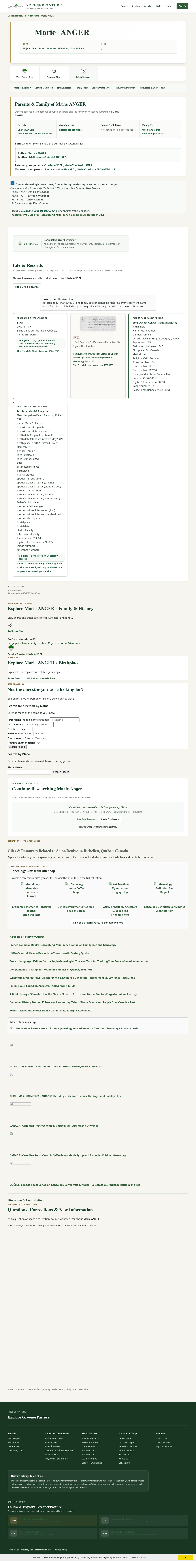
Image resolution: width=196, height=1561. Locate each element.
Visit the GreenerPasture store (28, 1028)
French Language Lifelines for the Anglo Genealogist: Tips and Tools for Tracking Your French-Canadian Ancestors (79, 961)
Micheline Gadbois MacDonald (39, 211)
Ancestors (33, 15)
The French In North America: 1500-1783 (38, 351)
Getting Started (126, 1450)
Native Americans (54, 1438)
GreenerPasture (17, 15)
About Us (123, 1458)
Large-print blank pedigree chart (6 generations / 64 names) (44, 643)
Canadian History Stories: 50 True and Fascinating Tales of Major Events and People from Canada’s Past (72, 1002)
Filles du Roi (51, 1442)
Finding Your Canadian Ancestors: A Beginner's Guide (42, 986)
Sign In (182, 6)
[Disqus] (98, 1268)
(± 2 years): (20, 733)
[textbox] (29, 772)
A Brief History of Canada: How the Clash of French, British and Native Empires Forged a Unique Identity (73, 994)
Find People (14, 1438)
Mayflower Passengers (56, 1458)
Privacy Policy (61, 1549)
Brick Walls (124, 1454)
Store (168, 6)
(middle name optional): (28, 719)
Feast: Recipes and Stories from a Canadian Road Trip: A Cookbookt (51, 1010)
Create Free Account (110, 819)
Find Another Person (125, 87)
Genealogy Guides (128, 1446)
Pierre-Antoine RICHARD (60, 169)
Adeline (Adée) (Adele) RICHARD (35, 133)
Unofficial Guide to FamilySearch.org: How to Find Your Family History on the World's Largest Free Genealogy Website (39, 567)
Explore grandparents (71, 129)
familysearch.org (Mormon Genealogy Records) (38, 557)
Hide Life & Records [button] (27, 287)
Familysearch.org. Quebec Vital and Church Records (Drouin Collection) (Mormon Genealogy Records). (37, 343)
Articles (148, 6)
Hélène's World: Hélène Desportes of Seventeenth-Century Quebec (50, 953)
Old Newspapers (127, 1442)
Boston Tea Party (90, 1438)
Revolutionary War (91, 1442)
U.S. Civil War (88, 1446)
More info (142, 1557)
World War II (88, 1454)
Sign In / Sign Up (164, 1446)
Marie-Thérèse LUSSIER (78, 165)
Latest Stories (125, 1438)
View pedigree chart (153, 133)
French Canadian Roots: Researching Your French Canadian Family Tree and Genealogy (63, 945)
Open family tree (151, 129)
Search (124, 6)
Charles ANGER (26, 129)
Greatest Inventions (92, 1462)
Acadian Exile (51, 1454)
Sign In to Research (86, 819)
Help (158, 6)
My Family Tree (15, 1450)
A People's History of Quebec (27, 936)
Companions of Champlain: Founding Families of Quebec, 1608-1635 (51, 969)
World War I (88, 1450)
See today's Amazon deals (122, 1028)
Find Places (13, 1442)
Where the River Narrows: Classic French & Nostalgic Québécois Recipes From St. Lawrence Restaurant (72, 977)
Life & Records (64, 87)
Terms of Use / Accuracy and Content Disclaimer (29, 1549)
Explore (136, 6)
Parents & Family (22, 87)
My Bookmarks (163, 1442)
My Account (162, 1438)
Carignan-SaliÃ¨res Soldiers (59, 1450)
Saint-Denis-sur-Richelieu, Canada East (61, 48)
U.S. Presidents (89, 1458)
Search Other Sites (101, 87)
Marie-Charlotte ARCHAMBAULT (95, 169)
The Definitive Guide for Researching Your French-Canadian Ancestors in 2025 (57, 215)
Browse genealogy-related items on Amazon (77, 1028)
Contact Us (124, 1462)
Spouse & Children (44, 87)
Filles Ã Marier (52, 1446)
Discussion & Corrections (152, 87)
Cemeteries (13, 1446)
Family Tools (81, 87)
